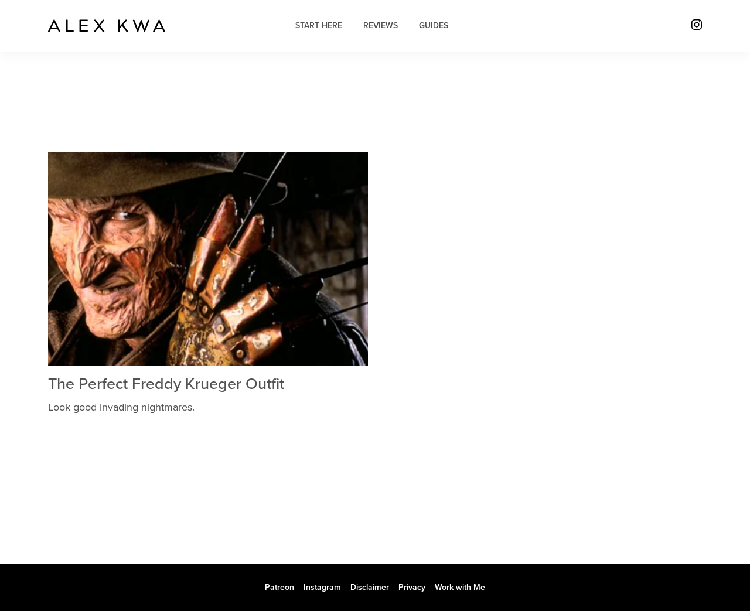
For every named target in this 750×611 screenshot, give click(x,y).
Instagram (322, 587)
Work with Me (460, 587)
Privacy (411, 587)
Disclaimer (369, 587)
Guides (433, 25)
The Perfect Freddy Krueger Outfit (166, 384)
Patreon (279, 587)
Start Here (318, 25)
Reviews (380, 25)
